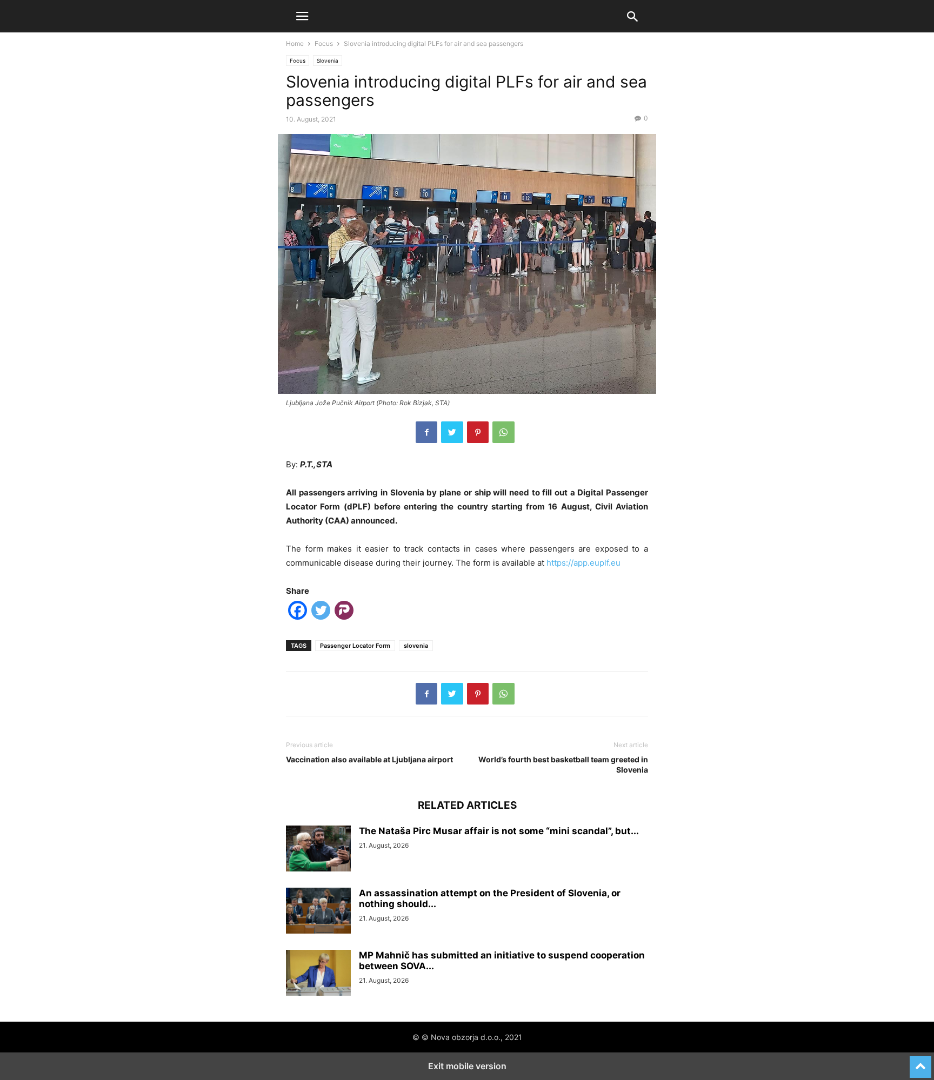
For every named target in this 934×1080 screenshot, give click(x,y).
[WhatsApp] (503, 432)
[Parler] (344, 612)
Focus (324, 43)
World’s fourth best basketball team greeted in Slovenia (563, 764)
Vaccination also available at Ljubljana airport (369, 759)
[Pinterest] (478, 432)
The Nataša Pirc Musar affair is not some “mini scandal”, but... (499, 831)
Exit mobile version (467, 1066)
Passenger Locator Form (355, 645)
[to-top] (920, 1062)
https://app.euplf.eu (583, 563)
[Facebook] (426, 432)
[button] (302, 16)
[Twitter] (452, 432)
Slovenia (327, 60)
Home (295, 43)
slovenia (416, 645)
